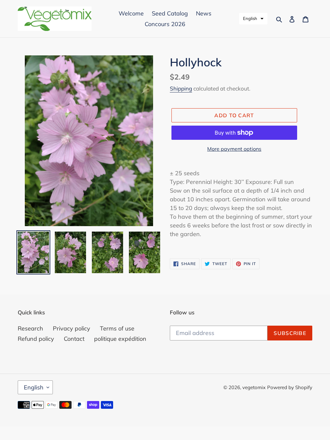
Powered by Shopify (289, 387)
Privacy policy (71, 328)
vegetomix (254, 387)
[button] (253, 18)
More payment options (234, 149)
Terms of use (117, 328)
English (34, 387)
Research (30, 328)
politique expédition (120, 338)
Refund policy (36, 338)
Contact (74, 338)
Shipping (181, 88)
